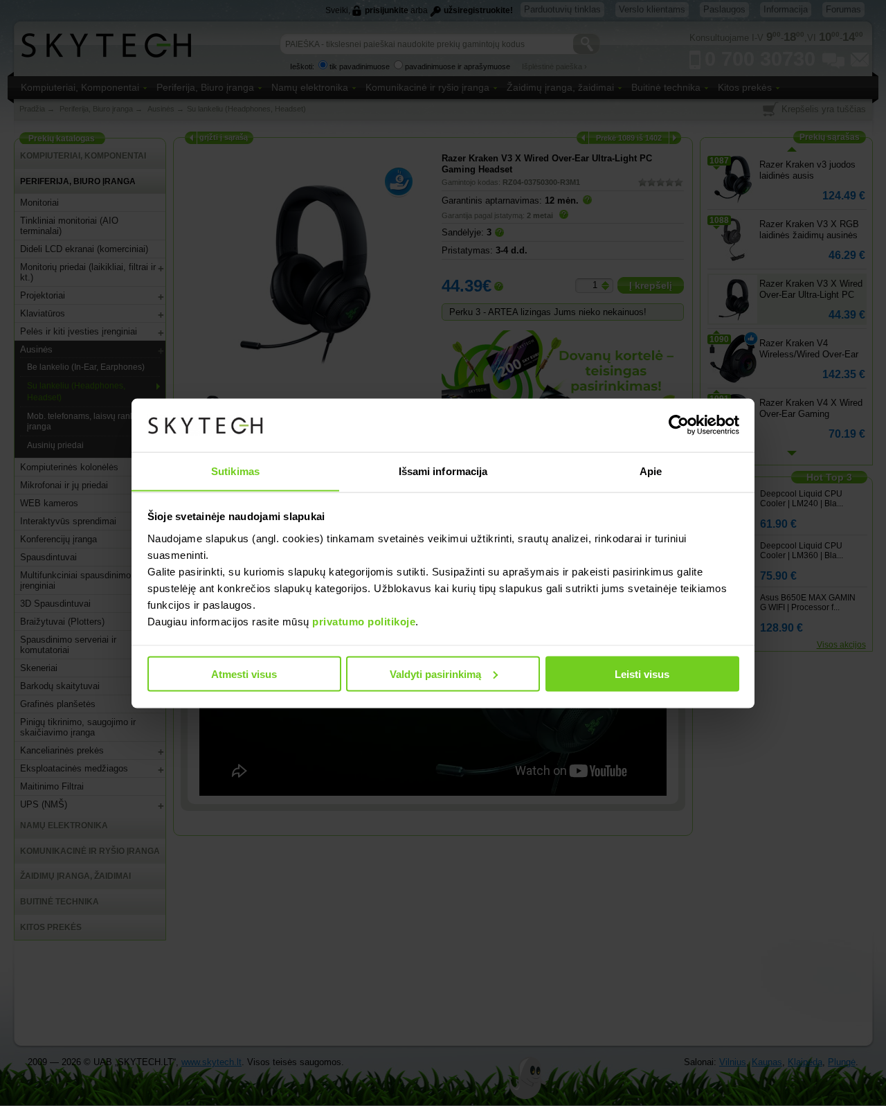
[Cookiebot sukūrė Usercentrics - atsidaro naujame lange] (678, 425)
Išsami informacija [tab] (443, 470)
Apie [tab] (651, 470)
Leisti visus (642, 673)
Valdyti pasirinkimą (435, 673)
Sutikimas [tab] (235, 470)
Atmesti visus (244, 673)
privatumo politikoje (363, 621)
